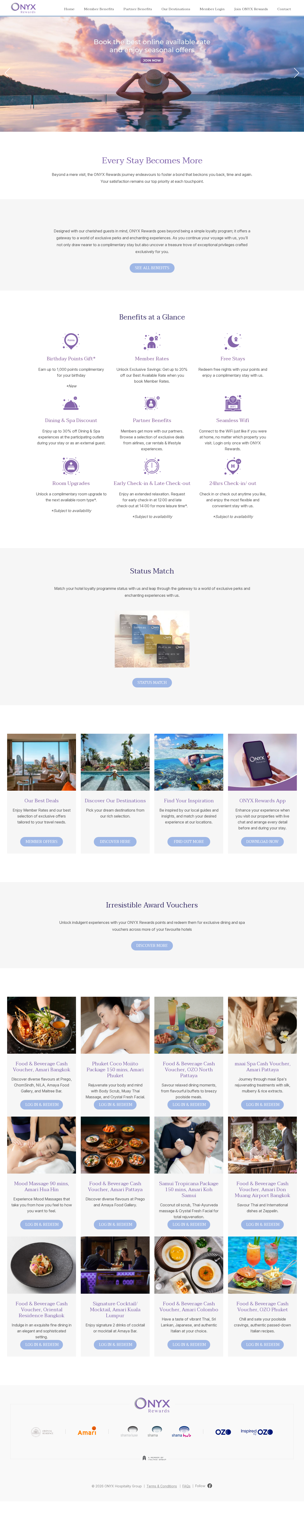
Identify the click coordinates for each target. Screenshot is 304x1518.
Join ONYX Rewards (251, 9)
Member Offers (41, 841)
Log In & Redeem (42, 1104)
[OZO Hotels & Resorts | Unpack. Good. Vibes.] (223, 1432)
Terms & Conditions (162, 1486)
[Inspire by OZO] (257, 1432)
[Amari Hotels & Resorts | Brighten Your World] (86, 1432)
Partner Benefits (138, 9)
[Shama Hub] (181, 1432)
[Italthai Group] (154, 1461)
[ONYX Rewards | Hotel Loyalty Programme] (152, 1404)
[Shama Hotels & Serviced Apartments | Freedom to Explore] (154, 1432)
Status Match (152, 682)
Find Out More (189, 841)
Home (69, 9)
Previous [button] (10, 73)
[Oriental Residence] (42, 1432)
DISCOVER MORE (152, 945)
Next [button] (294, 73)
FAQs (186, 1486)
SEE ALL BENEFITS (152, 268)
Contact (284, 9)
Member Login (212, 9)
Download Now (262, 841)
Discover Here (115, 841)
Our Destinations (176, 9)
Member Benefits (99, 9)
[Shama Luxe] (129, 1432)
